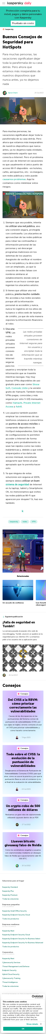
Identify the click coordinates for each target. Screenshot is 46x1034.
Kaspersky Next (8, 931)
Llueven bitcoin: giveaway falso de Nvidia (23, 843)
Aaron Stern (13, 93)
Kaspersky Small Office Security (14, 911)
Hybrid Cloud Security (10, 974)
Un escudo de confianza (13, 603)
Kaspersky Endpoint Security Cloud (16, 915)
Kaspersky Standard (10, 887)
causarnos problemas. (14, 179)
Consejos (24, 694)
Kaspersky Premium (10, 895)
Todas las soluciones (10, 899)
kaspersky (9, 29)
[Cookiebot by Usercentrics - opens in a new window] (32, 996)
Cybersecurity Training (11, 978)
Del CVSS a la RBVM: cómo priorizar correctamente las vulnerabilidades (23, 705)
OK (23, 1029)
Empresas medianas (10, 924)
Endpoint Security (9, 970)
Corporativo (7, 952)
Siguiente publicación (14, 617)
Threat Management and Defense (15, 966)
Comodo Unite (20, 388)
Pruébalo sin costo (23, 23)
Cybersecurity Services (11, 962)
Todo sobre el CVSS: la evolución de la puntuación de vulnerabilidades (23, 760)
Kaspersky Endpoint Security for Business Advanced (22, 943)
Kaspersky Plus (8, 891)
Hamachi (17, 402)
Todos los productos (10, 919)
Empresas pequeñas (11, 904)
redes (25, 522)
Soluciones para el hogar (13, 881)
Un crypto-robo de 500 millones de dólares (23, 808)
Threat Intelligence (10, 982)
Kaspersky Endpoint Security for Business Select (21, 939)
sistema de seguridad (17, 484)
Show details (32, 1024)
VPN (34, 522)
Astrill (19, 406)
